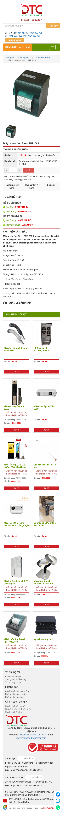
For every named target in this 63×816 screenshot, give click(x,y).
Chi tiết (16, 372)
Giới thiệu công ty (13, 676)
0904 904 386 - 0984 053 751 (28, 33)
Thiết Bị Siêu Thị (25, 57)
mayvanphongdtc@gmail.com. (31, 738)
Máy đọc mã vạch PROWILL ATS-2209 (43, 582)
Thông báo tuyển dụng (15, 679)
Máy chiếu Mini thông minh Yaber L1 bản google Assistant (16, 525)
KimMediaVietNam (50, 808)
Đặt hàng (28, 170)
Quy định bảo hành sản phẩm (18, 709)
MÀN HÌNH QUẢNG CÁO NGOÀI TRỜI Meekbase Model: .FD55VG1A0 (15, 467)
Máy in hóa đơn (43, 57)
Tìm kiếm (53, 26)
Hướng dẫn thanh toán (15, 694)
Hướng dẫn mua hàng (15, 697)
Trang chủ (10, 57)
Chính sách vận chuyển (15, 706)
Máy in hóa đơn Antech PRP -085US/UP (14, 640)
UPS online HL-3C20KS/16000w (41, 349)
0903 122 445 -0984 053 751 (27, 36)
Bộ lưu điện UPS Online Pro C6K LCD (45, 524)
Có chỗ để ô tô (27, 758)
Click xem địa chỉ (15, 40)
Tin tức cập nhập (13, 682)
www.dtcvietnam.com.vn (31, 734)
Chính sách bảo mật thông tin (18, 691)
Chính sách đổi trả (13, 712)
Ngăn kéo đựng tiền (43, 639)
